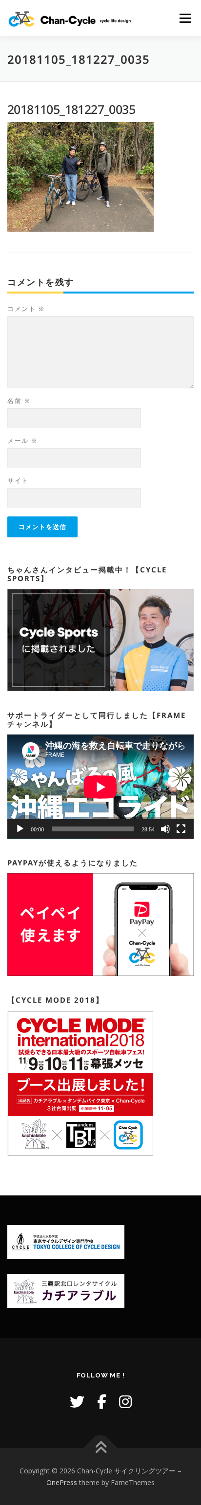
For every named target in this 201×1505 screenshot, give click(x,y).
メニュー (185, 18)
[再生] (20, 829)
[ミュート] (165, 829)
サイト (18, 480)
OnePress (61, 1482)
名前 (19, 400)
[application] (100, 786)
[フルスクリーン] (181, 829)
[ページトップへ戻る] (100, 1448)
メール (22, 440)
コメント (26, 308)
